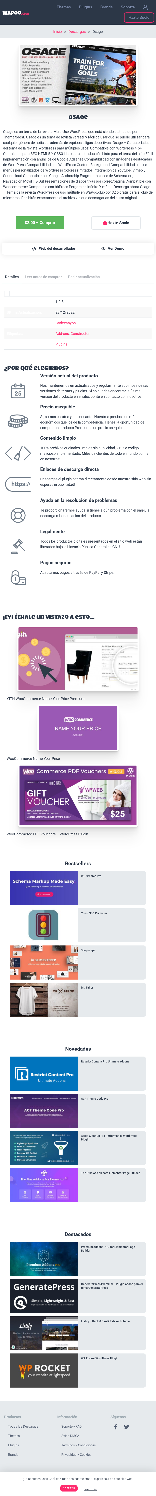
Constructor (80, 333)
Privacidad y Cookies (76, 1455)
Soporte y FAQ (71, 1426)
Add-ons (62, 333)
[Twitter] (127, 1427)
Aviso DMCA (70, 1436)
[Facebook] (115, 1427)
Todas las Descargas (23, 1426)
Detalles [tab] (12, 277)
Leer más (90, 1489)
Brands (106, 7)
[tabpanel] (78, 444)
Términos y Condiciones (78, 1445)
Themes (64, 7)
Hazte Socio (139, 17)
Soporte (128, 7)
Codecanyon (65, 323)
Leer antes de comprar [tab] (43, 277)
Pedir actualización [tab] (84, 277)
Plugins (85, 7)
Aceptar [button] (69, 1488)
